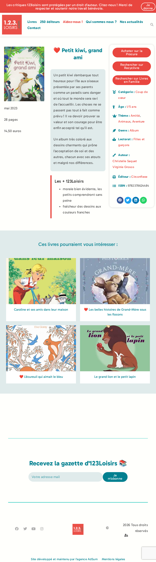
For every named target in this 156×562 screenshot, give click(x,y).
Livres (32, 22)
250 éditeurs (50, 22)
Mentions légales (113, 559)
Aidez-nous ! (73, 22)
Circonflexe (139, 177)
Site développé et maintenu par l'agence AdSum (64, 559)
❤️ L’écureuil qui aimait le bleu (41, 377)
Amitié (135, 115)
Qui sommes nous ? (101, 22)
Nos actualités (131, 22)
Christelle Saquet (125, 161)
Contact (34, 28)
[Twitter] (25, 528)
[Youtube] (33, 528)
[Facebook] (16, 528)
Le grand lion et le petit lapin (115, 377)
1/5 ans (131, 107)
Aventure (138, 121)
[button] (152, 25)
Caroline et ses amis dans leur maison (41, 309)
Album (134, 130)
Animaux (124, 121)
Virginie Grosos (123, 167)
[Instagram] (41, 528)
